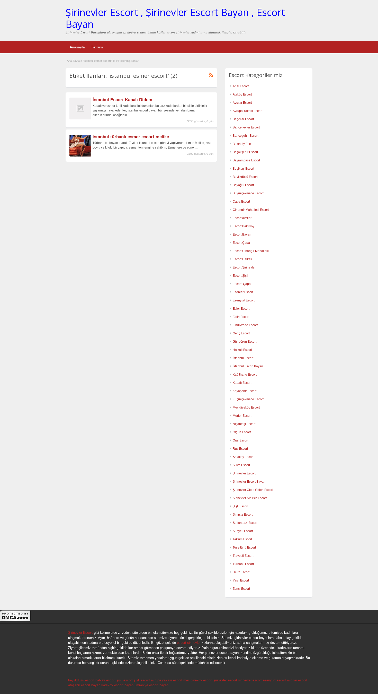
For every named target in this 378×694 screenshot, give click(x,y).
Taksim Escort (242, 539)
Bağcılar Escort (243, 119)
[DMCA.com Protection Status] (15, 621)
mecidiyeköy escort (197, 680)
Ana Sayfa (73, 60)
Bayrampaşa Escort (246, 160)
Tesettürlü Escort (244, 547)
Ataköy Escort (242, 94)
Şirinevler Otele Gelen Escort (253, 490)
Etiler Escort (241, 308)
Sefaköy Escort (243, 457)
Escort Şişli (240, 275)
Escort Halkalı (242, 259)
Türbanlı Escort (243, 564)
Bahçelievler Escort (246, 127)
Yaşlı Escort (241, 580)
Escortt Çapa (242, 284)
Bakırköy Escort (243, 144)
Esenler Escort (243, 292)
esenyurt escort (274, 680)
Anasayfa (77, 47)
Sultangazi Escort (245, 523)
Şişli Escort (240, 506)
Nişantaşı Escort (244, 424)
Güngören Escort (244, 341)
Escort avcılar (242, 218)
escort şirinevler (189, 643)
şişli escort (124, 680)
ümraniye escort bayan (151, 685)
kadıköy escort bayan (117, 685)
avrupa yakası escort (166, 680)
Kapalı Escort (242, 383)
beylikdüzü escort (81, 680)
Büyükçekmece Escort (248, 193)
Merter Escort (242, 416)
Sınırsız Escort (243, 514)
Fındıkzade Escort (245, 325)
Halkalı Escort (242, 350)
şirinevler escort (225, 680)
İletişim (97, 47)
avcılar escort (297, 680)
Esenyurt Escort (244, 300)
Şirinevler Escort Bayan (249, 481)
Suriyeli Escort (243, 531)
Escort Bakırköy (243, 226)
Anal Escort (241, 86)
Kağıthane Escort (245, 374)
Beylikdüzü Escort (245, 177)
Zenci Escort (241, 589)
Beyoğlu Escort (243, 185)
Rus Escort (240, 448)
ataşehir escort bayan (84, 685)
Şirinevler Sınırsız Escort (250, 498)
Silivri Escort (241, 465)
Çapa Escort (241, 201)
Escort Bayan (242, 234)
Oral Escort (240, 440)
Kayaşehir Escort (244, 391)
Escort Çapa (241, 243)
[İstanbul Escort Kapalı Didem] (80, 118)
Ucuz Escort (241, 572)
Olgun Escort (242, 432)
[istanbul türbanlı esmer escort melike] (80, 155)
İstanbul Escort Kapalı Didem (122, 99)
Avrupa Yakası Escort (247, 111)
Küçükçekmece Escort (248, 399)
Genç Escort (241, 333)
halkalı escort (105, 680)
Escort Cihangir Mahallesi (251, 251)
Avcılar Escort (242, 103)
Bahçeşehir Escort (245, 135)
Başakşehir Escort (245, 152)
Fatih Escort (241, 317)
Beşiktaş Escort (243, 168)
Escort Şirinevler (244, 267)
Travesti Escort (243, 556)
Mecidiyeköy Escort (246, 407)
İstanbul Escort (243, 358)
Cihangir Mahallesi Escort (251, 210)
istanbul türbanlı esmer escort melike (131, 136)
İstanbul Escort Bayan (248, 366)
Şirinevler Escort (244, 473)
